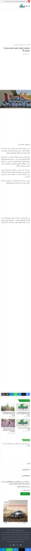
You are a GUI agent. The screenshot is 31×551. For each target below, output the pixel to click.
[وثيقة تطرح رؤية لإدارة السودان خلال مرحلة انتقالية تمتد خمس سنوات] (23, 407)
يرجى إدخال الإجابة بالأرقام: (23, 486)
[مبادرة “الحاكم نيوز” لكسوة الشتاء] (23, 423)
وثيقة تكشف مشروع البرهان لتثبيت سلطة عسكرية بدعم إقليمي (8, 414)
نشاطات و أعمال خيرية (18, 44)
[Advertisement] (15, 26)
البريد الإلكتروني (26, 469)
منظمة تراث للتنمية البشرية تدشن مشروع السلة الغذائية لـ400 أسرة (9, 430)
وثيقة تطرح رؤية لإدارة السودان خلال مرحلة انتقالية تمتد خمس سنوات (23, 414)
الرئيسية (27, 44)
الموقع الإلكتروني (26, 475)
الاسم (28, 463)
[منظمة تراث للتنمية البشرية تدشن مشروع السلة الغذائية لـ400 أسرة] (8, 423)
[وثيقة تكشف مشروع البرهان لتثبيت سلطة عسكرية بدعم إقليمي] (8, 407)
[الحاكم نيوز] (22, 6)
